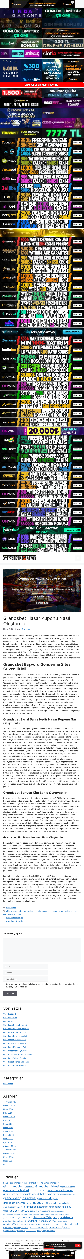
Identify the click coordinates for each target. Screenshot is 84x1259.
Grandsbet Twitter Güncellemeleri (18, 1054)
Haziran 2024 (9, 1153)
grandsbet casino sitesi (45, 1194)
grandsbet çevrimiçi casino (15, 1227)
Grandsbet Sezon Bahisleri (15, 1025)
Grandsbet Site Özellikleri (14, 1040)
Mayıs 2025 (8, 1120)
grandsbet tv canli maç (13, 1221)
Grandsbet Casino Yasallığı (15, 1043)
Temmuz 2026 (9, 1102)
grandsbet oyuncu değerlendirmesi (13, 1214)
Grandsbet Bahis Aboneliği (15, 1036)
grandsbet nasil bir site (57, 1211)
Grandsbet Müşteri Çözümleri (16, 1029)
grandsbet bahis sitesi (16, 1190)
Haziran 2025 (9, 1117)
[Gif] (42, 233)
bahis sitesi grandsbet (13, 1183)
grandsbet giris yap (14, 1202)
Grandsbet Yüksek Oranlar (14, 1058)
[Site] (42, 142)
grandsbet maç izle (16, 1210)
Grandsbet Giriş (10, 1018)
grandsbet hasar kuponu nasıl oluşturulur (42, 911)
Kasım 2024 (8, 1135)
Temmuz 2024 (9, 1150)
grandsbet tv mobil (62, 1221)
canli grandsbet (31, 1183)
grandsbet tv (65, 1217)
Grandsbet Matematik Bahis (15, 1047)
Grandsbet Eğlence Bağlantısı (16, 1062)
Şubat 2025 (8, 1124)
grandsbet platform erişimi (31, 1214)
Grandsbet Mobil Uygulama (15, 1051)
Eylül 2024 (7, 1142)
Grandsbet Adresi (11, 1014)
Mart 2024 (8, 1164)
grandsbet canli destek (60, 1190)
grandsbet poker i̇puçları (62, 1214)
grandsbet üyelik (38, 1227)
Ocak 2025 (8, 1128)
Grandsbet (11, 908)
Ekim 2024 (8, 1139)
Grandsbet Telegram (45, 1217)
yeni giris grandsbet (46, 1231)
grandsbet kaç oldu (60, 1206)
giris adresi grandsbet (49, 1183)
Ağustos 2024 (9, 1146)
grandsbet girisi (47, 1198)
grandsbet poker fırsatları (47, 1214)
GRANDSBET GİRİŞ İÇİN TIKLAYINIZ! (42, 85)
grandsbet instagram (36, 1206)
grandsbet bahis (67, 1187)
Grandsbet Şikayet (14, 918)
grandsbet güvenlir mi (13, 1207)
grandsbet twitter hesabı (47, 1224)
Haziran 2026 (9, 1105)
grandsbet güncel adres (59, 1203)
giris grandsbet (13, 1186)
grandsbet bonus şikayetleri (38, 1191)
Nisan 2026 (8, 1109)
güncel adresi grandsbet (14, 1231)
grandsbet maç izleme (40, 1211)
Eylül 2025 (7, 1113)
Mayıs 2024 (8, 1157)
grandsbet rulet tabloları (10, 1218)
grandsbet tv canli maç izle (40, 1220)
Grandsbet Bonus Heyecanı (15, 1065)
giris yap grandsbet (14, 911)
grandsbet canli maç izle (17, 1194)
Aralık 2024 (8, 1131)
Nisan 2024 (8, 1161)
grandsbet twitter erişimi (28, 1224)
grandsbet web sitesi (68, 1224)
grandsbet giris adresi (19, 1198)
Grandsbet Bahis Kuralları (14, 1032)
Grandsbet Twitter (11, 1224)
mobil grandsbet (31, 1231)
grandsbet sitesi (25, 1217)
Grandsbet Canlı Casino (16, 921)
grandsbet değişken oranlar (67, 1194)
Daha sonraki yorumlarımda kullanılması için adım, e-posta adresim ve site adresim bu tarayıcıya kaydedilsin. (42, 985)
